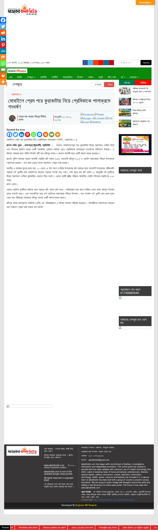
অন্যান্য (133, 77)
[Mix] (3, 57)
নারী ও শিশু (112, 77)
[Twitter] (15, 134)
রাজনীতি (43, 77)
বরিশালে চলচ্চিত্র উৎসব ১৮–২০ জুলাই (141, 101)
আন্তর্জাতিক (67, 77)
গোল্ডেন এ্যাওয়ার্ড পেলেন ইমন (77, 527)
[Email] (51, 134)
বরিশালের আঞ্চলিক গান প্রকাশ (141, 123)
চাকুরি (100, 77)
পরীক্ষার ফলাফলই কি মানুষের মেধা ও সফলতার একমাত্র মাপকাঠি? (142, 90)
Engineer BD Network (86, 505)
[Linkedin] (21, 134)
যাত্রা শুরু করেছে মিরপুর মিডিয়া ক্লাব (32, 117)
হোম (10, 77)
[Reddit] (3, 32)
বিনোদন (80, 77)
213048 (97, 84)
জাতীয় (19, 77)
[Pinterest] (27, 134)
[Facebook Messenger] (39, 134)
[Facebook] (9, 134)
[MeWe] (3, 51)
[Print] (45, 134)
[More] (57, 134)
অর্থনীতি (55, 77)
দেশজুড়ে (30, 77)
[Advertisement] (98, 31)
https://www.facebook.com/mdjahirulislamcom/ (114, 499)
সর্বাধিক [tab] (143, 82)
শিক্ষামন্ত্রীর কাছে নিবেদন (103, 527)
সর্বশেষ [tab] (127, 82)
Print (109, 84)
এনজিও (91, 77)
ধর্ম (122, 77)
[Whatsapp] (33, 134)
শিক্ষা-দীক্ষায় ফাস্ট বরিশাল (139, 112)
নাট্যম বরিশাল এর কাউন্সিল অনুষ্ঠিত (130, 527)
